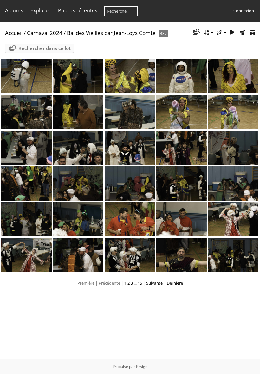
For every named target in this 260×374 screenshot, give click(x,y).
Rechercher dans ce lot (44, 48)
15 (140, 283)
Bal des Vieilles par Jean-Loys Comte (111, 32)
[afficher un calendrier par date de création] (252, 32)
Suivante (154, 283)
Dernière (175, 283)
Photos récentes (77, 10)
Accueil (14, 32)
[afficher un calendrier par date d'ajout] (242, 32)
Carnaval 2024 (44, 32)
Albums (14, 10)
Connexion (243, 11)
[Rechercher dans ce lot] (196, 32)
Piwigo (141, 366)
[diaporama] (232, 32)
